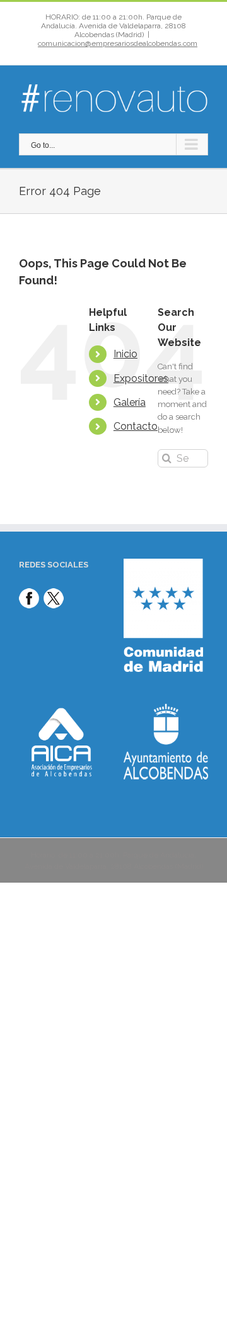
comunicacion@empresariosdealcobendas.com (117, 43)
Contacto (136, 426)
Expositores (141, 378)
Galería (130, 402)
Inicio (125, 354)
